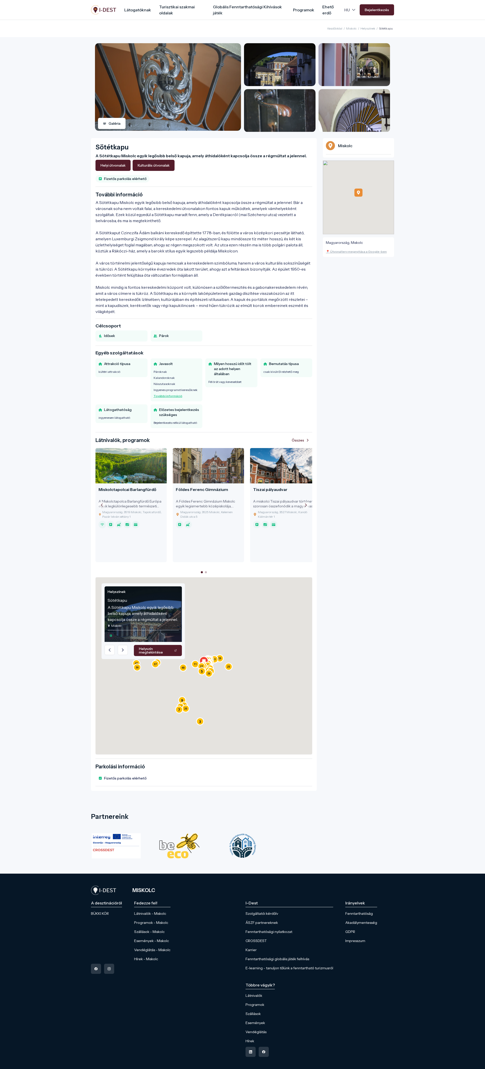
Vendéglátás (256, 1032)
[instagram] (109, 969)
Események (255, 1023)
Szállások (253, 1013)
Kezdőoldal (334, 28)
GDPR (350, 931)
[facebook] (96, 969)
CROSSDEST (256, 940)
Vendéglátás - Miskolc (152, 950)
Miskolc (351, 28)
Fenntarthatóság (359, 913)
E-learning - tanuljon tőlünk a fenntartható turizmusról (289, 968)
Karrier (251, 950)
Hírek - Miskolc (146, 959)
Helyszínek (367, 28)
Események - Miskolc (151, 940)
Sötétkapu (386, 28)
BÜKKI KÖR (100, 913)
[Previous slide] (102, 505)
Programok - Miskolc (151, 922)
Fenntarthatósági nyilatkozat (269, 931)
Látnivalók (254, 995)
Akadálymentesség (361, 922)
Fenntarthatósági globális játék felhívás (277, 959)
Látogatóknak (137, 9)
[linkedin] (251, 1052)
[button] (200, 721)
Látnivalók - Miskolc (150, 913)
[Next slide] (306, 505)
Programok (303, 9)
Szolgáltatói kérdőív (262, 913)
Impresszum (355, 940)
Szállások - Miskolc (149, 931)
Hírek (250, 1041)
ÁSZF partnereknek (262, 922)
